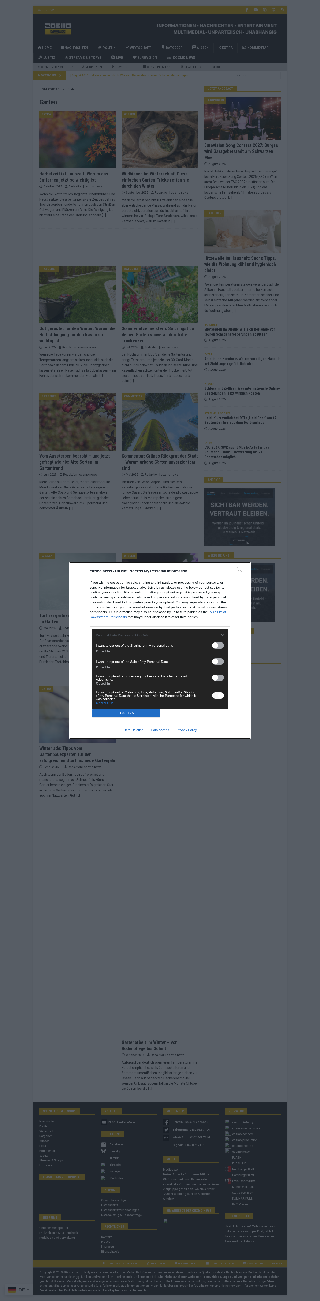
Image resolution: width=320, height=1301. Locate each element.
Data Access (160, 730)
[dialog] (160, 650)
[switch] (218, 645)
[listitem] (160, 635)
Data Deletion (133, 730)
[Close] (241, 571)
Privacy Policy (186, 730)
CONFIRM (126, 713)
